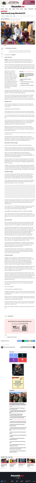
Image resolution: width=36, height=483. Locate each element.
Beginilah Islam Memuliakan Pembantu (13, 465)
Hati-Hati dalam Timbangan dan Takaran (4, 465)
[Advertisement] (20, 51)
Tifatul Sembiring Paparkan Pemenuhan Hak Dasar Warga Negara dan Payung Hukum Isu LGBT (17, 429)
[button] (2, 6)
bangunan (9, 337)
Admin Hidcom (6, 18)
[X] (22, 355)
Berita (11, 406)
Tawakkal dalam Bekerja (25, 83)
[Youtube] (22, 360)
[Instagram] (13, 360)
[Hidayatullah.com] (18, 6)
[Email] (11, 16)
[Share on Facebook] (5, 16)
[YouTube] (18, 478)
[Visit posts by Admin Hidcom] (2, 19)
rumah (15, 337)
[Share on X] (7, 16)
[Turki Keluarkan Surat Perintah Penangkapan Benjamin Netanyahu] (18, 397)
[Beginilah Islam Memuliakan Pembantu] (14, 460)
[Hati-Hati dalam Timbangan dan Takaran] (5, 460)
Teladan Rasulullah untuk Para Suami (27, 81)
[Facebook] (13, 355)
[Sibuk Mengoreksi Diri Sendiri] (22, 460)
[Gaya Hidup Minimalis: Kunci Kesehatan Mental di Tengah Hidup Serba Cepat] (22, 75)
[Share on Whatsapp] (8, 16)
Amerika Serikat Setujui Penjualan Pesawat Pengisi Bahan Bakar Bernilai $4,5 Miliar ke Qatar (17, 411)
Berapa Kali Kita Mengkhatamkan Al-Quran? (31, 465)
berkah (12, 337)
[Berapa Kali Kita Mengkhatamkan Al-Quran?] (31, 460)
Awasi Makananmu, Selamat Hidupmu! (27, 85)
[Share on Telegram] (10, 16)
